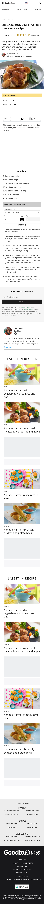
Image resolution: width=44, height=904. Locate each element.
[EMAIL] (16, 333)
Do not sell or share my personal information (22, 879)
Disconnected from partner (32, 840)
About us (22, 860)
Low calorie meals (32, 827)
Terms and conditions (22, 869)
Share (8, 119)
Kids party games (32, 814)
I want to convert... (10, 209)
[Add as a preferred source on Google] (22, 886)
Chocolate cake (32, 823)
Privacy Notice (28, 309)
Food (3, 20)
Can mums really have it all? (11, 840)
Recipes (10, 20)
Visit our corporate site (29, 896)
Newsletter (37, 119)
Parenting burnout (11, 836)
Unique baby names (20, 9)
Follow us (26, 119)
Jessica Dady (13, 54)
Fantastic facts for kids (11, 814)
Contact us (22, 866)
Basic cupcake (12, 827)
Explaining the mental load (32, 836)
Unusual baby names (32, 810)
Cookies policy (22, 876)
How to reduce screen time (11, 810)
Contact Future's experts (22, 863)
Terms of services (26, 307)
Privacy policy (22, 873)
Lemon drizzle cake (12, 823)
